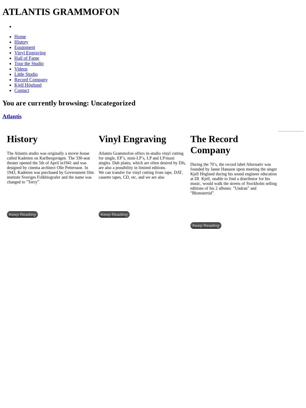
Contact (21, 90)
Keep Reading (22, 214)
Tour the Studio (29, 63)
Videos (20, 68)
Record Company (31, 79)
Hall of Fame (26, 58)
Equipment (24, 47)
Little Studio (26, 74)
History (21, 42)
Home (20, 36)
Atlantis (12, 116)
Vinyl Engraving (30, 52)
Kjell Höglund (28, 85)
